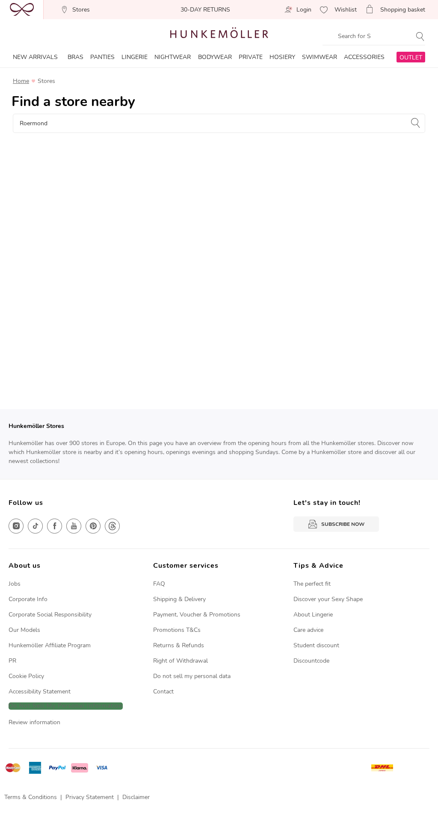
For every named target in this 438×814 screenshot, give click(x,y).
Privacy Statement (89, 797)
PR (12, 661)
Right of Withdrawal (180, 661)
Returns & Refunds (178, 645)
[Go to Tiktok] (35, 526)
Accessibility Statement (40, 691)
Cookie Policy (26, 676)
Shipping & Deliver (178, 599)
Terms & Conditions (30, 797)
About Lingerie (313, 614)
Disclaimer (136, 797)
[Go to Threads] (112, 526)
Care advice (308, 630)
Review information (34, 722)
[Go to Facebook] (54, 526)
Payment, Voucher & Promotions (196, 614)
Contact (163, 691)
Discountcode (311, 661)
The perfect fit (312, 584)
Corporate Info (28, 599)
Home (21, 81)
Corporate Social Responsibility (50, 614)
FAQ (159, 584)
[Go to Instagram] (16, 526)
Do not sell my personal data (192, 676)
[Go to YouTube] (73, 526)
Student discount (316, 645)
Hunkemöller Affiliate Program (50, 645)
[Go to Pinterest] (93, 526)
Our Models (24, 630)
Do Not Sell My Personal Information (66, 706)
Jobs (15, 584)
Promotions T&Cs (177, 630)
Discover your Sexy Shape (328, 599)
